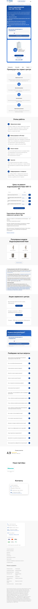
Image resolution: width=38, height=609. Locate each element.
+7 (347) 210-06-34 (21, 1)
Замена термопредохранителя (25, 287)
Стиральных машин (10, 570)
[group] (11, 469)
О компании (9, 555)
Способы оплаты (10, 562)
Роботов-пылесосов (18, 578)
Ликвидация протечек (21, 288)
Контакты (8, 552)
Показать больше (19, 262)
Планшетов (17, 576)
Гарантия (27, 67)
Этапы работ (17, 67)
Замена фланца (28, 286)
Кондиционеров (18, 570)
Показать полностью (10, 232)
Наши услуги (9, 559)
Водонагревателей (10, 572)
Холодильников (9, 568)
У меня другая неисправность (19, 208)
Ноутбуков (17, 572)
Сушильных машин (10, 583)
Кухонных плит (9, 573)
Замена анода (9, 288)
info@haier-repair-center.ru (13, 527)
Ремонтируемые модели (11, 557)
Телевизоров (17, 568)
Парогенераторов (10, 576)
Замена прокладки (22, 286)
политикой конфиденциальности (25, 37)
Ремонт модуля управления (17, 289)
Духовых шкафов (18, 583)
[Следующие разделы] (31, 67)
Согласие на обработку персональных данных (15, 560)
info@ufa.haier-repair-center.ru (17, 490)
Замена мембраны (15, 288)
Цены (23, 67)
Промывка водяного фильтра (14, 286)
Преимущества (10, 67)
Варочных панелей (18, 581)
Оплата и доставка (10, 550)
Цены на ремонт (19, 55)
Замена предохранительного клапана (13, 287)
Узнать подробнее (19, 305)
